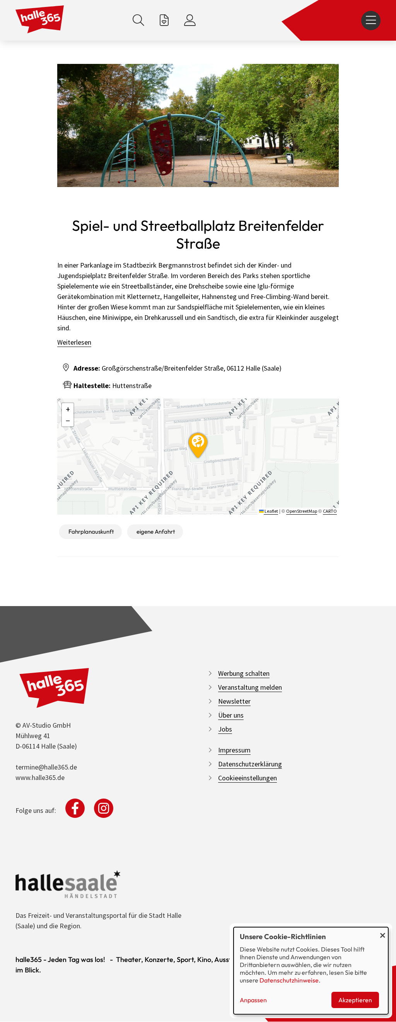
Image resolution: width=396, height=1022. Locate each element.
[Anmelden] (190, 20)
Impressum (234, 749)
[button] (198, 444)
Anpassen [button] (253, 1000)
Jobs (225, 729)
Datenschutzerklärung (250, 763)
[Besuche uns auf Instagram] (103, 808)
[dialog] (311, 970)
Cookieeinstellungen (247, 777)
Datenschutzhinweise (289, 980)
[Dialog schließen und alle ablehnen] (382, 932)
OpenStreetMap (301, 511)
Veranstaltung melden (250, 687)
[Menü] (371, 20)
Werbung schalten (244, 673)
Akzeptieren (355, 1000)
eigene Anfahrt (156, 531)
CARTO (330, 511)
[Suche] (138, 20)
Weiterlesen (74, 342)
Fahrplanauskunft (91, 531)
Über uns (231, 715)
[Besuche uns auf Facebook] (75, 808)
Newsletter (234, 701)
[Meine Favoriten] (164, 20)
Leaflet (271, 511)
